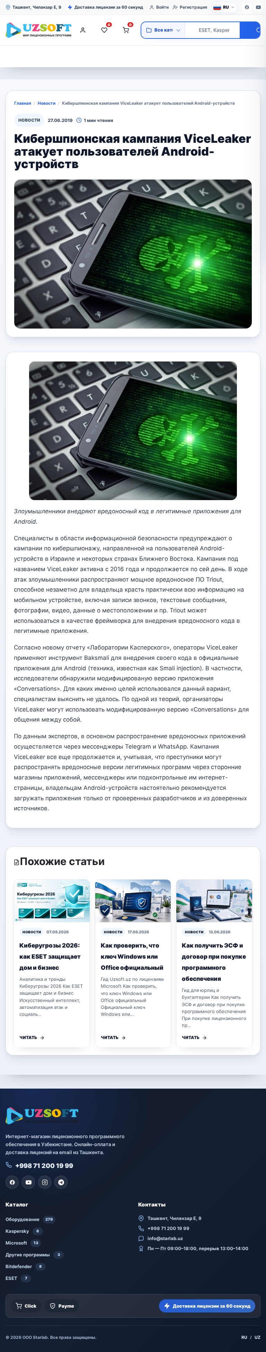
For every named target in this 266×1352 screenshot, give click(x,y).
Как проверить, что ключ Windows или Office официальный (132, 956)
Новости (46, 103)
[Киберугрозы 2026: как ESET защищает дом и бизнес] (52, 901)
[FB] (247, 7)
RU (244, 1337)
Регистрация (193, 7)
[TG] (61, 1182)
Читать (28, 1037)
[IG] (44, 1182)
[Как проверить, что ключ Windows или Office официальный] (133, 901)
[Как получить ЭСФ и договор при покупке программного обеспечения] (214, 901)
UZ (257, 1337)
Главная (22, 103)
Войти (162, 7)
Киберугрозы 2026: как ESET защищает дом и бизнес (50, 956)
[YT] (258, 7)
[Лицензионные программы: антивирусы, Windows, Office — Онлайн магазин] (37, 30)
